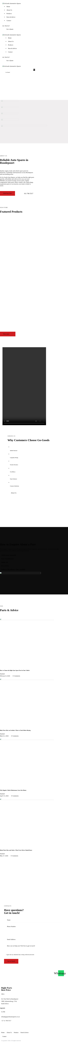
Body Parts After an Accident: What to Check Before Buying (15, 730)
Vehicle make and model (8, 555)
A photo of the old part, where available (13, 569)
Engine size (4, 562)
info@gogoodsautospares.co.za (10, 1017)
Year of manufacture (7, 559)
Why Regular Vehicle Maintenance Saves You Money (13, 790)
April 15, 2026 (4, 796)
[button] (3, 68)
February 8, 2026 (5, 676)
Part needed (5, 566)
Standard (2, 674)
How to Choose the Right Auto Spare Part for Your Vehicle (15, 670)
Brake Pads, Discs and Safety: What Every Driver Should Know (16, 850)
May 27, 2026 (4, 856)
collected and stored (29, 954)
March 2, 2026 (4, 736)
